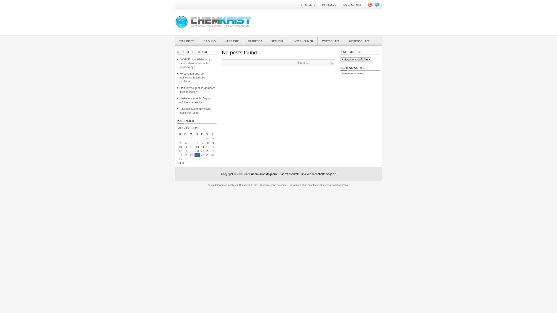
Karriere (232, 41)
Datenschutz (352, 4)
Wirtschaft (330, 41)
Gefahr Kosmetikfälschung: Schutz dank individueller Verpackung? (195, 63)
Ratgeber (255, 41)
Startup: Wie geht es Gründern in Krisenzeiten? (197, 89)
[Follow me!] (377, 6)
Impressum (329, 4)
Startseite (308, 4)
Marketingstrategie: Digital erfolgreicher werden (195, 100)
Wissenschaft (359, 41)
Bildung (210, 41)
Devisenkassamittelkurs (352, 73)
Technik (277, 41)
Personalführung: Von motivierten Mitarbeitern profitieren (193, 77)
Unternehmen (302, 41)
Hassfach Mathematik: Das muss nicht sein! (195, 110)
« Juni (181, 163)
